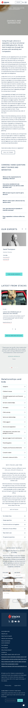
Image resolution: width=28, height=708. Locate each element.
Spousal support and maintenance (12, 438)
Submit (19, 600)
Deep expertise (7, 520)
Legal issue (17, 583)
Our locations (4, 645)
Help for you (4, 633)
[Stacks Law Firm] (5, 2)
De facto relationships (9, 402)
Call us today (8, 152)
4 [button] (15, 367)
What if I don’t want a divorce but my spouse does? (14, 201)
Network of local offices (9, 528)
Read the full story (7, 322)
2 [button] (12, 367)
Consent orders (7, 452)
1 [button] (10, 367)
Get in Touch (14, 509)
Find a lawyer (4, 647)
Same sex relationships (9, 417)
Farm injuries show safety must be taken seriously (13, 661)
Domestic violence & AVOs (10, 457)
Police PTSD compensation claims (9, 664)
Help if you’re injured (6, 636)
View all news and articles (13, 335)
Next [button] (26, 229)
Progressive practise (9, 537)
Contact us (4, 652)
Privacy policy (8, 685)
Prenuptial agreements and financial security (13, 397)
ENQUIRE (18, 2)
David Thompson (9, 249)
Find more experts (14, 274)
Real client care (7, 533)
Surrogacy (5, 407)
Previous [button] (22, 229)
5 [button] (17, 367)
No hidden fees (7, 516)
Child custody (6, 412)
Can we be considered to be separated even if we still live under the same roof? (13, 185)
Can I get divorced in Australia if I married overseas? (12, 209)
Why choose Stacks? (6, 650)
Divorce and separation (9, 426)
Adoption (5, 386)
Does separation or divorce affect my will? (14, 217)
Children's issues (7, 391)
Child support (6, 422)
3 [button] (13, 367)
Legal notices (17, 685)
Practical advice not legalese (11, 524)
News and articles (5, 640)
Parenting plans (7, 443)
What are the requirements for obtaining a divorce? (12, 177)
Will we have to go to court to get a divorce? (13, 193)
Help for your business (7, 638)
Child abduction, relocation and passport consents (11, 432)
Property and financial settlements (12, 447)
